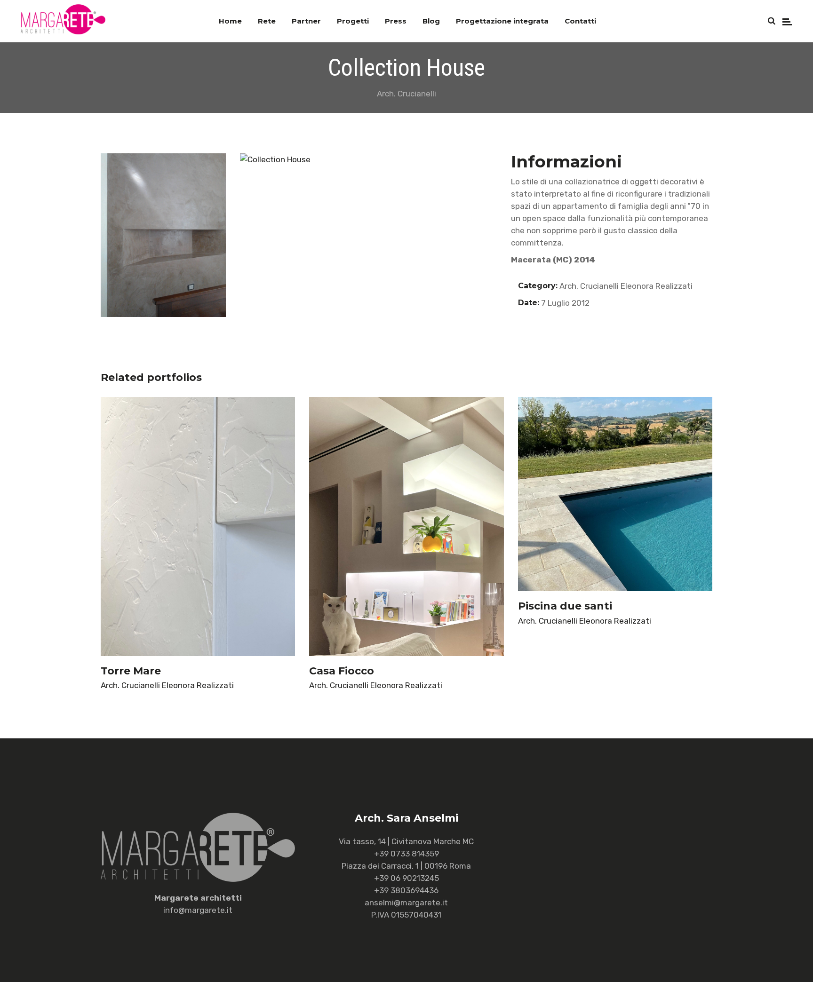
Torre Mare (131, 671)
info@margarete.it (197, 910)
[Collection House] (302, 159)
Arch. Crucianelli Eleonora (606, 286)
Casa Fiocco (341, 671)
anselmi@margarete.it (406, 902)
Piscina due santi (565, 606)
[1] (163, 235)
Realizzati (674, 286)
